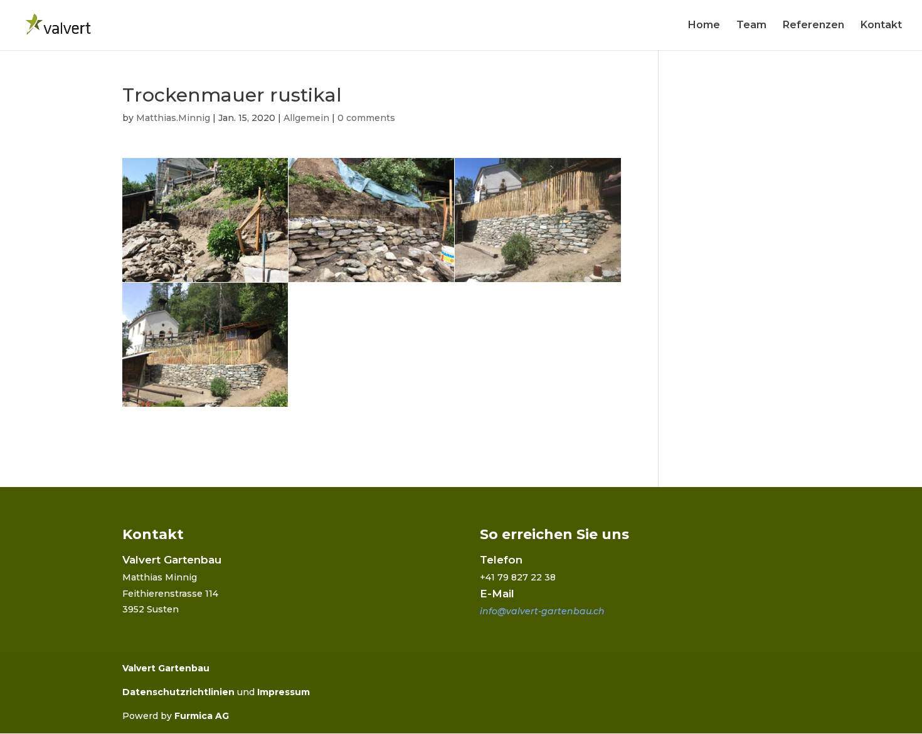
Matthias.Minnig (173, 117)
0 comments (366, 117)
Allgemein (306, 117)
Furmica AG (201, 715)
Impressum (283, 692)
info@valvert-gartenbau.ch (542, 611)
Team (751, 26)
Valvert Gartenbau (165, 668)
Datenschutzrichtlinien (178, 692)
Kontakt (881, 26)
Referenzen (813, 26)
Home (704, 26)
